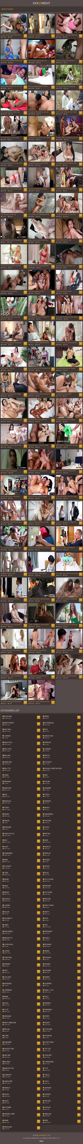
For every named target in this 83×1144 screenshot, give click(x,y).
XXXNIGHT (41, 3)
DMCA (41, 1141)
